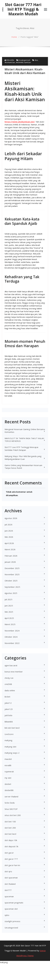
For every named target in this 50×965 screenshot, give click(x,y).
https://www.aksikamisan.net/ (20, 121)
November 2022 (12, 643)
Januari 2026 (10, 562)
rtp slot (8, 778)
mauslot (8, 759)
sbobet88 (9, 790)
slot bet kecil (10, 834)
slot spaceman (11, 877)
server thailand (11, 796)
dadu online (10, 690)
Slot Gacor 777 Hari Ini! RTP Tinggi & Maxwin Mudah (23, 9)
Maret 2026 (10, 549)
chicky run (9, 678)
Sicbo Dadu (10, 802)
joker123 (9, 709)
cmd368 (8, 684)
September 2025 (12, 587)
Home (14, 37)
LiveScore (9, 734)
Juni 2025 (9, 605)
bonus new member (14, 671)
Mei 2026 (9, 537)
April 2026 (9, 543)
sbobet (8, 784)
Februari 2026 (11, 555)
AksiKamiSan (10, 62)
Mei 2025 (9, 612)
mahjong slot (10, 746)
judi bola (8, 715)
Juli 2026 (8, 524)
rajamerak (9, 771)
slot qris (8, 871)
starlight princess (12, 921)
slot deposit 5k (11, 846)
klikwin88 (9, 721)
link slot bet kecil (12, 728)
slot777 (8, 890)
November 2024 (12, 630)
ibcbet (7, 696)
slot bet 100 (10, 821)
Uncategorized (24, 60)
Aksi (36, 60)
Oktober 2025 (11, 580)
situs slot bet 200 (13, 815)
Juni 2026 (9, 530)
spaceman (9, 896)
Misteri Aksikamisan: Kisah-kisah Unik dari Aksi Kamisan (25, 71)
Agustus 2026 (11, 518)
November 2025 (12, 574)
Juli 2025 (8, 599)
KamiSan (27, 62)
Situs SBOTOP (11, 809)
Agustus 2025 (11, 593)
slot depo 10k (11, 840)
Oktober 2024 (11, 637)
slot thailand (10, 884)
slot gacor (9, 852)
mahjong (8, 740)
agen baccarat (11, 665)
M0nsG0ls (10, 60)
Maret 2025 (10, 624)
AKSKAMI (19, 62)
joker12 (8, 703)
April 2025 (9, 618)
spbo (7, 915)
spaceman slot (11, 909)
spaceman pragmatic (14, 902)
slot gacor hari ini (12, 865)
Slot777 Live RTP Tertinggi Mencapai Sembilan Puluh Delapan (21, 448)
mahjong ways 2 (12, 753)
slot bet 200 (10, 827)
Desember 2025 (12, 568)
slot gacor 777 (11, 859)
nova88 (8, 765)
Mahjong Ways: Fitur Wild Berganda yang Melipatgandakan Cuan (23, 457)
